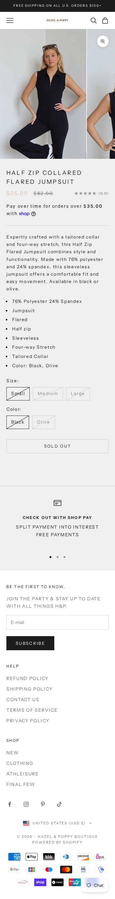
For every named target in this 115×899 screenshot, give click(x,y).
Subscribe (30, 643)
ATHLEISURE (22, 774)
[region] (57, 522)
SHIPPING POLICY (29, 689)
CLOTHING (19, 763)
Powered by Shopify (57, 842)
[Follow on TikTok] (59, 804)
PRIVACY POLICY (28, 721)
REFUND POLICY (27, 678)
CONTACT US (23, 699)
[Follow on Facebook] (9, 804)
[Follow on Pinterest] (43, 804)
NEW (12, 753)
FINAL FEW (20, 784)
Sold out (57, 446)
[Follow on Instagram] (26, 804)
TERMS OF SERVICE (32, 710)
